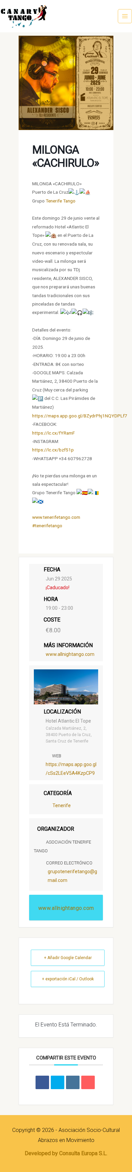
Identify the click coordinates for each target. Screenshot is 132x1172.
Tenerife (61, 805)
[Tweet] (57, 1082)
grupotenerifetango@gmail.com (72, 876)
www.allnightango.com (70, 654)
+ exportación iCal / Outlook (68, 979)
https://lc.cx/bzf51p (53, 449)
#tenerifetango (47, 525)
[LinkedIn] (73, 1082)
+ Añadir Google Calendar (68, 957)
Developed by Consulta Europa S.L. (66, 1153)
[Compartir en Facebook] (42, 1082)
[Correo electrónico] (88, 1082)
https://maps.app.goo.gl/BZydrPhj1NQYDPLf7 (79, 415)
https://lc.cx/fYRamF (53, 433)
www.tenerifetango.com (56, 517)
